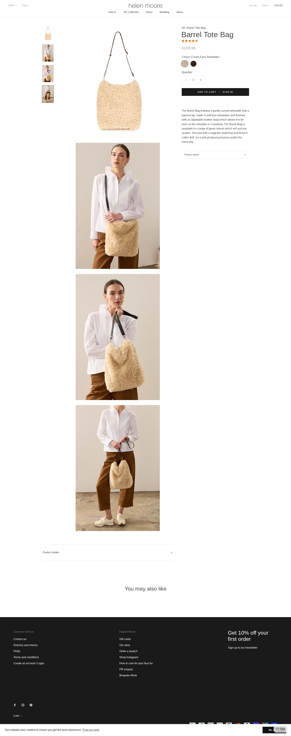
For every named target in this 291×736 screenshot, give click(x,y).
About (179, 12)
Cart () (278, 5)
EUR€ (11, 5)
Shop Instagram (128, 657)
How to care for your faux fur (136, 663)
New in (112, 12)
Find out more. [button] (91, 729)
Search (265, 5)
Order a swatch (128, 651)
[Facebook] (14, 705)
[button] (190, 40)
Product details (191, 154)
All (183, 27)
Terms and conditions (26, 657)
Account (253, 5)
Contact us (19, 639)
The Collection (131, 12)
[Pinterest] (31, 705)
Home (149, 12)
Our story (124, 645)
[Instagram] (23, 705)
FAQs (16, 651)
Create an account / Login (28, 663)
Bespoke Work (128, 675)
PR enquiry (126, 669)
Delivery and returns (25, 645)
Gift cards (125, 639)
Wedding (164, 12)
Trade (24, 5)
